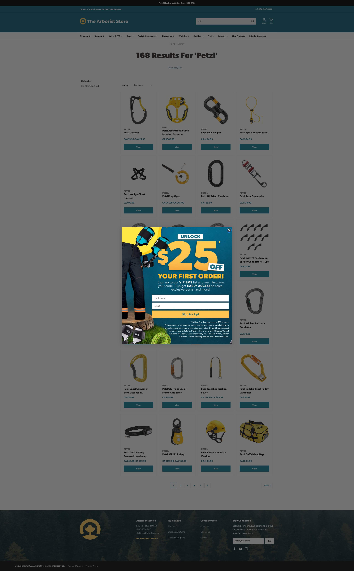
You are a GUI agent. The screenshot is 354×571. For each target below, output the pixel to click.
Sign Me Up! (190, 314)
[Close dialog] (229, 230)
